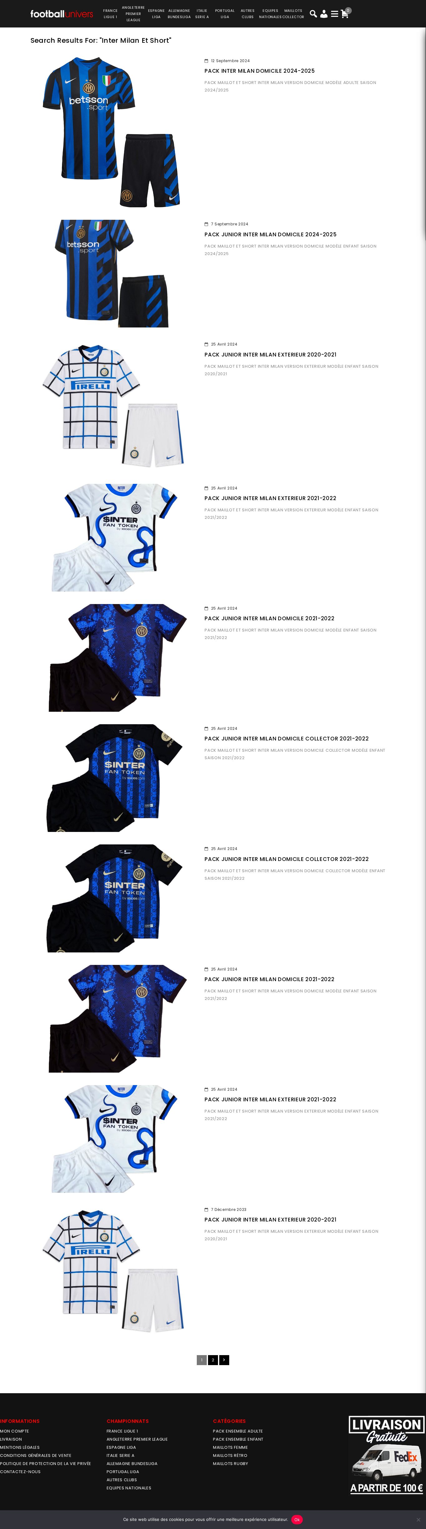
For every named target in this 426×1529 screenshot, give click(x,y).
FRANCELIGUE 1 (110, 13)
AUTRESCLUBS (248, 13)
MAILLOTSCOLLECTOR (293, 13)
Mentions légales (20, 1447)
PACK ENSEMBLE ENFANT (238, 1439)
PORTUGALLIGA (225, 13)
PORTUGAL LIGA (123, 1472)
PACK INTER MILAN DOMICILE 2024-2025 (260, 71)
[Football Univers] (62, 13)
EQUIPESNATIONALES (270, 13)
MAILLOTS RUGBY (230, 1464)
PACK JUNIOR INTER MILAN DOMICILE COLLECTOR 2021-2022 (287, 738)
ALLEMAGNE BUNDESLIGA (132, 1464)
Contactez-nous (20, 1472)
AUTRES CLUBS (122, 1480)
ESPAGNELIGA (156, 13)
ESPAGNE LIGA (121, 1447)
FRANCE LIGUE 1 (122, 1431)
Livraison (11, 1439)
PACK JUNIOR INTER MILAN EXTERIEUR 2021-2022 (270, 498)
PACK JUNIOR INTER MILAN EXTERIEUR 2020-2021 (270, 354)
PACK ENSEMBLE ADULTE (238, 1431)
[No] (418, 1520)
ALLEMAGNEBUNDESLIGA (179, 13)
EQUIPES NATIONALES (129, 1488)
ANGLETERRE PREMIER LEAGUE (133, 13)
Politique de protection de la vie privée (45, 1464)
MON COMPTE (14, 1431)
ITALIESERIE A (202, 13)
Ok (297, 1519)
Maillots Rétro (230, 1455)
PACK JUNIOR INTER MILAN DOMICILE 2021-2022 (269, 618)
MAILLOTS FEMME (230, 1447)
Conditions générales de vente (35, 1455)
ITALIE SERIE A (121, 1455)
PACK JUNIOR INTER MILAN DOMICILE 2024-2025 (270, 234)
